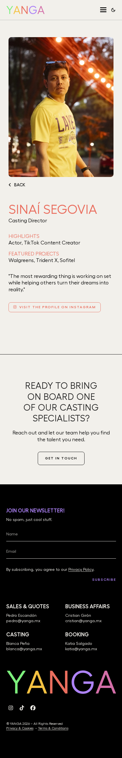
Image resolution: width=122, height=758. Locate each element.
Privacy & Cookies (19, 728)
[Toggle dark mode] (113, 9)
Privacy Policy (80, 569)
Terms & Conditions (53, 728)
